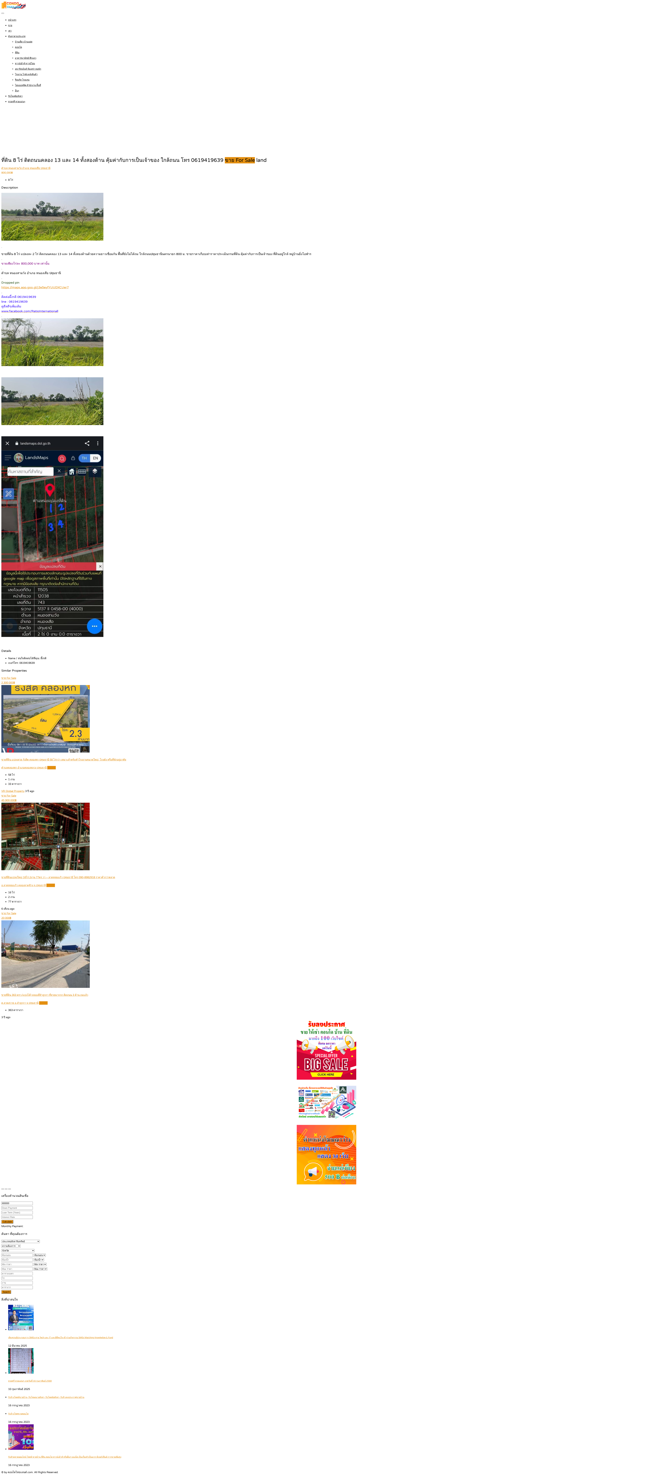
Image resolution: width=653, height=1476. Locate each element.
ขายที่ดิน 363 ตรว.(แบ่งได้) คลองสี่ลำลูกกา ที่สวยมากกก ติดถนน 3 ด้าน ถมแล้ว (44, 995)
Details (51, 767)
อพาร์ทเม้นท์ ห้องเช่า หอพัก (28, 69)
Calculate (7, 1221)
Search (6, 1292)
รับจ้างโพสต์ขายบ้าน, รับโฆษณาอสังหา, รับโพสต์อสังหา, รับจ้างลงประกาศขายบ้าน (46, 1397)
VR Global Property (12, 791)
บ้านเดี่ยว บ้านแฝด (23, 41)
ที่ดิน (17, 52)
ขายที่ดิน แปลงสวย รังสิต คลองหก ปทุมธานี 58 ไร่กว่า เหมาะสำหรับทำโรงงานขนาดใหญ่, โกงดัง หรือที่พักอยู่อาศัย (63, 759)
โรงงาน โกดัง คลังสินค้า (26, 74)
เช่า (10, 31)
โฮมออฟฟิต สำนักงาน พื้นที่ (28, 85)
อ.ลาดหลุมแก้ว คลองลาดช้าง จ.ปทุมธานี (23, 885)
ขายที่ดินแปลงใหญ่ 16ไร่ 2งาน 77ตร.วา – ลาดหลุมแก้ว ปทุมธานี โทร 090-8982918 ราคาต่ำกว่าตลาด (58, 877)
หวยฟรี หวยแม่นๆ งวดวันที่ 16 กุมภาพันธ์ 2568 (30, 1381)
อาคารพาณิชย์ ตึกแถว (25, 58)
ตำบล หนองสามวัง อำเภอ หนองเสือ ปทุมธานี (25, 168)
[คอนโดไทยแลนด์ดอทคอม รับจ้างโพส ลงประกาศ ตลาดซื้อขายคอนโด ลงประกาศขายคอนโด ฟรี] (13, 7)
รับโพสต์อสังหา (15, 96)
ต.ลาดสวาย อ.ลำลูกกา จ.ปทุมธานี (19, 1003)
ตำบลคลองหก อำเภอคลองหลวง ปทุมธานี (24, 767)
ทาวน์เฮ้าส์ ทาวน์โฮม (25, 63)
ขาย (10, 25)
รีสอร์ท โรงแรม (22, 80)
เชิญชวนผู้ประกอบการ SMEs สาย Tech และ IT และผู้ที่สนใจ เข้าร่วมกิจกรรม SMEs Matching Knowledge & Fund (60, 1337)
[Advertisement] (326, 131)
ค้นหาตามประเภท (17, 36)
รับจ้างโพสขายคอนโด (18, 1414)
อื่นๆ (17, 90)
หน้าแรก (12, 20)
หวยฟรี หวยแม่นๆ (16, 101)
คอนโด (18, 47)
